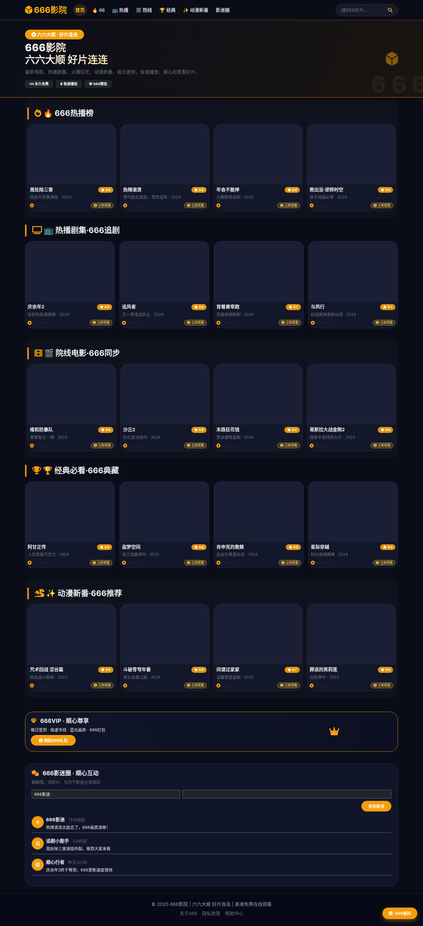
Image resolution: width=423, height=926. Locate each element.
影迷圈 (223, 10)
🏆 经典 (167, 10)
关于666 (188, 913)
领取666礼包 (55, 740)
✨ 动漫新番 (195, 10)
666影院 (49, 10)
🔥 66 (98, 10)
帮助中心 (234, 913)
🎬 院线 (144, 10)
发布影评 (376, 806)
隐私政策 (211, 913)
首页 (80, 10)
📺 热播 (120, 10)
